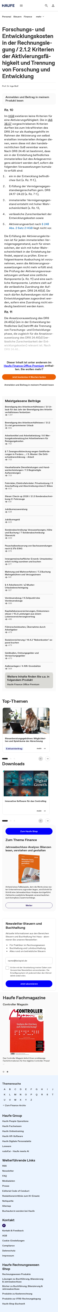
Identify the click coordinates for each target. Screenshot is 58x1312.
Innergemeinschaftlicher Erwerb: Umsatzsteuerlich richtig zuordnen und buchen (29, 560)
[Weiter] (47, 758)
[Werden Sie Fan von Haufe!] (4, 1225)
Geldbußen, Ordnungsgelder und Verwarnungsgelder (22, 654)
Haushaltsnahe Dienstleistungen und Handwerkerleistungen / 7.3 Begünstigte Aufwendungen (27, 470)
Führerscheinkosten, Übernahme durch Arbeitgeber (25, 628)
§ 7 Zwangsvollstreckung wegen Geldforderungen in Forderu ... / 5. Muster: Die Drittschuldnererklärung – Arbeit (27, 454)
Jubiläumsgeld (12, 519)
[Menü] (21, 5)
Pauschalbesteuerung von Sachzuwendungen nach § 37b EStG (28, 547)
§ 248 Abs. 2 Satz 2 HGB (29, 226)
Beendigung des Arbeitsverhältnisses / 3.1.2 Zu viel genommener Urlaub (27, 424)
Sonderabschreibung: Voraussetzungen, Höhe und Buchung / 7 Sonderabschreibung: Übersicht (28, 532)
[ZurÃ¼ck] (40, 758)
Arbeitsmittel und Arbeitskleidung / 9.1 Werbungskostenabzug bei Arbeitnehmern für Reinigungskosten (28, 438)
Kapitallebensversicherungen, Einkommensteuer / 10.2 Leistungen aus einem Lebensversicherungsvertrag (27, 614)
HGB (11, 116)
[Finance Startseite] (9, 5)
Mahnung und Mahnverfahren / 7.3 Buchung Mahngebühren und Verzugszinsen (28, 573)
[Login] (53, 5)
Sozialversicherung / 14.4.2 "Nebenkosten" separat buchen (29, 641)
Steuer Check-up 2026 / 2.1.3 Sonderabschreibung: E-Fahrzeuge (29, 497)
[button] (29, 377)
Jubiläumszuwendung (16, 509)
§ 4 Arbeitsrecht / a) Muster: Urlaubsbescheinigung (20, 586)
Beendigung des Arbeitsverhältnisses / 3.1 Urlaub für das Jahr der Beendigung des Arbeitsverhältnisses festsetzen (29, 409)
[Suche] (46, 5)
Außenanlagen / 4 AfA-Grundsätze (23, 666)
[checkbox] (7, 968)
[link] (6, 17)
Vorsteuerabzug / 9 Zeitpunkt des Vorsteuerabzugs (22, 599)
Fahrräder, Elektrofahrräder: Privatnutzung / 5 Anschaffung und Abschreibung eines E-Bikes (29, 484)
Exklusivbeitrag (14, 748)
